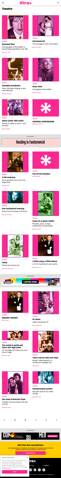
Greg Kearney (38, 325)
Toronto (4, 41)
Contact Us (30, 465)
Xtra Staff (6, 320)
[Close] (27, 457)
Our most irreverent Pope (13, 399)
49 (14, 420)
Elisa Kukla (6, 185)
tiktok (35, 469)
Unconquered (38, 41)
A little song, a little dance (44, 261)
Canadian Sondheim (11, 86)
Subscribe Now (30, 453)
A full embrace (8, 177)
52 (46, 420)
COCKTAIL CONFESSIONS (45, 107)
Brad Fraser (7, 52)
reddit (39, 469)
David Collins (7, 355)
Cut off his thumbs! (45, 160)
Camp (4, 262)
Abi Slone (36, 366)
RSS (43, 469)
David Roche (37, 267)
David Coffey (37, 92)
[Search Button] (58, 3)
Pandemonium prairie (42, 389)
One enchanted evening (13, 208)
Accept (15, 471)
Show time (37, 86)
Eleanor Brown (38, 124)
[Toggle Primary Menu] (3, 3)
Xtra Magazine (25, 3)
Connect (46, 465)
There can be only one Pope (45, 358)
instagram (30, 469)
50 (25, 420)
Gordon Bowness (8, 268)
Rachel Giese (37, 47)
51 (35, 420)
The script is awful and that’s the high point (12, 346)
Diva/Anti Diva (8, 44)
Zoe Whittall (7, 129)
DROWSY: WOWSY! (10, 318)
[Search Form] (58, 3)
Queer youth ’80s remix (13, 121)
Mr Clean (36, 319)
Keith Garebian (8, 93)
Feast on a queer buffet (43, 221)
